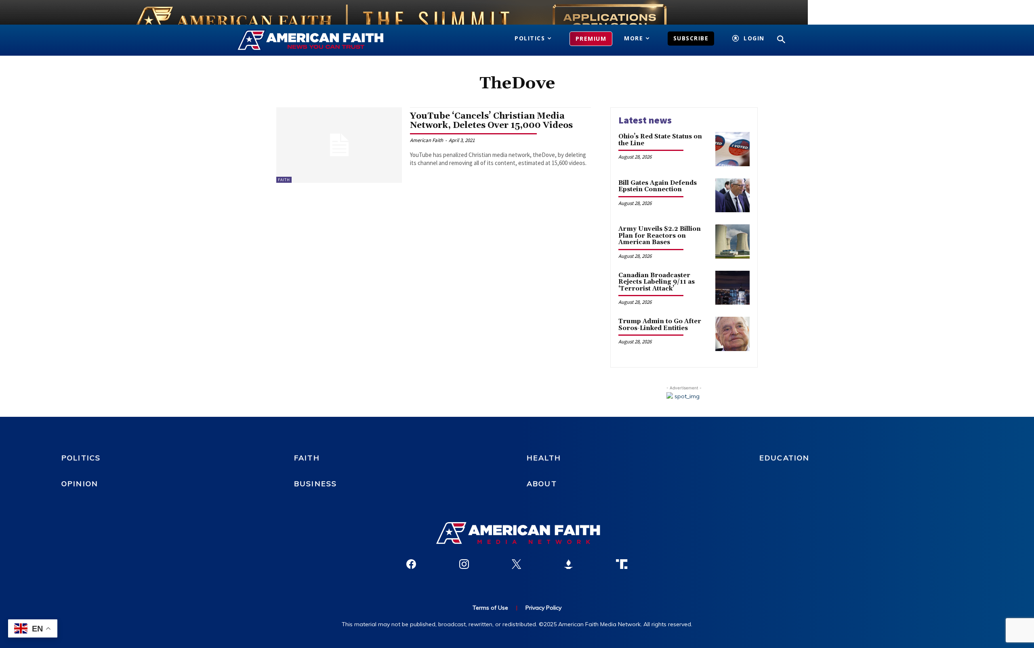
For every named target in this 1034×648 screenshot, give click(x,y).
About (542, 483)
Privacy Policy (543, 607)
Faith (284, 179)
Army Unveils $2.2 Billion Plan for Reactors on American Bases (659, 235)
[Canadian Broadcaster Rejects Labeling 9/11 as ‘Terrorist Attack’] (732, 288)
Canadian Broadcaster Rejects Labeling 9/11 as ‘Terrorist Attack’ (656, 282)
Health (544, 457)
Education (784, 457)
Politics (81, 457)
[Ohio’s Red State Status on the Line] (732, 149)
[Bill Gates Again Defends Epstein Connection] (732, 195)
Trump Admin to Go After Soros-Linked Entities (659, 325)
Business (315, 483)
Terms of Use (490, 607)
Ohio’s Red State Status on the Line (660, 140)
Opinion (79, 483)
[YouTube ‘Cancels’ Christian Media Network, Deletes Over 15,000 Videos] (339, 145)
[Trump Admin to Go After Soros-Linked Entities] (732, 334)
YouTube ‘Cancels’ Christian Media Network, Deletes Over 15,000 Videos (491, 121)
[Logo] (322, 40)
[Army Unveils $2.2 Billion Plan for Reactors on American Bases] (732, 241)
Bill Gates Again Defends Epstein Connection (657, 186)
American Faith (426, 140)
